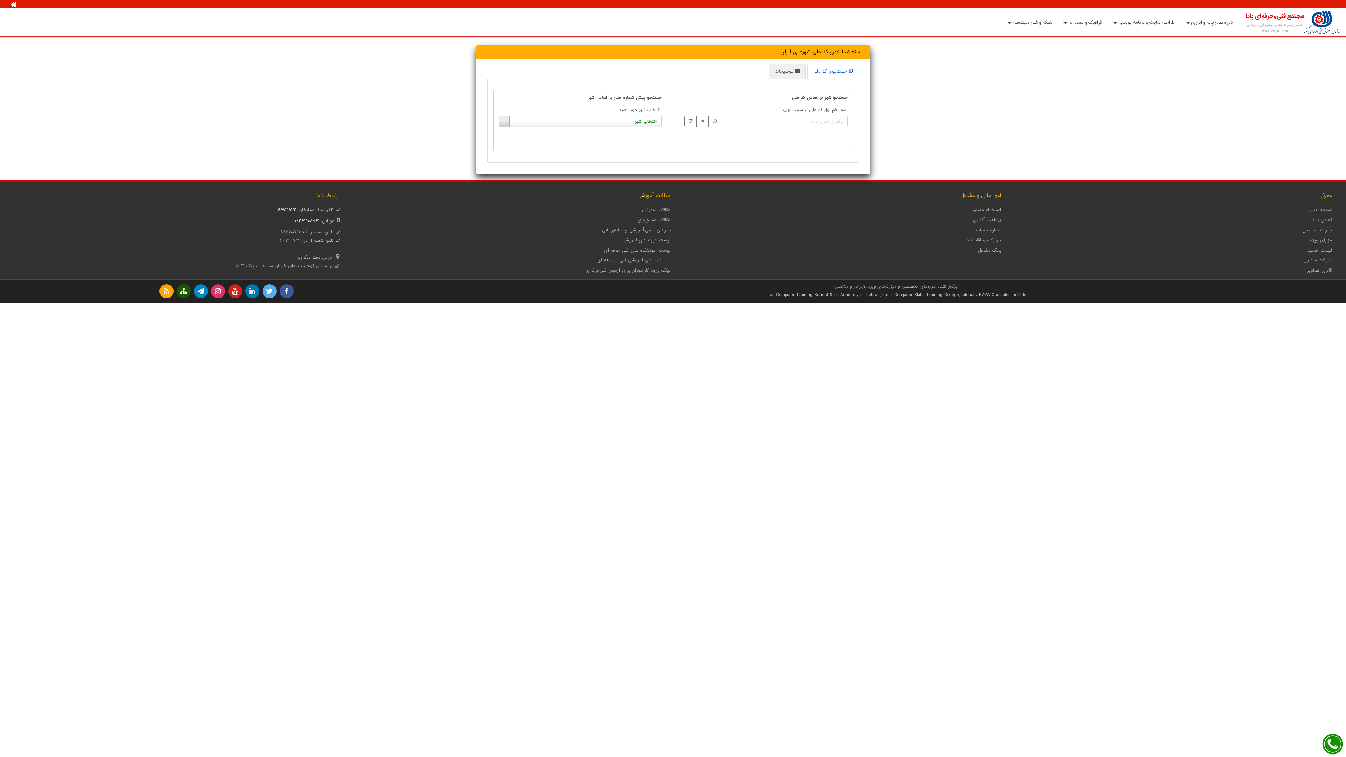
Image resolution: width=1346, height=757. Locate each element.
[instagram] (218, 291)
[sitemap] (184, 291)
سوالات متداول (1318, 260)
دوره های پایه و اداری (1212, 22)
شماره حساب (988, 230)
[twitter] (270, 291)
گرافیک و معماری (1085, 22)
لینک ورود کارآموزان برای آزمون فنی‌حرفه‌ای (628, 270)
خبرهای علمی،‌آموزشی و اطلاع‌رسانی (636, 230)
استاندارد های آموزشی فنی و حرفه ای (634, 260)
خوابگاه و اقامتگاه (984, 240)
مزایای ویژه (1321, 240)
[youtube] (235, 291)
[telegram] (201, 291)
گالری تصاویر (1319, 270)
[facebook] (287, 291)
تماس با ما (1321, 220)
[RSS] (166, 291)
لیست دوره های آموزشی (646, 240)
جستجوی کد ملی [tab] (831, 71)
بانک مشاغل (989, 250)
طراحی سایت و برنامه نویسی (1146, 22)
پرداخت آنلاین (987, 220)
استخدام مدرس (986, 209)
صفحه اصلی (1320, 209)
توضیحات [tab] (785, 71)
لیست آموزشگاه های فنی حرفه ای (637, 250)
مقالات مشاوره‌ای (654, 220)
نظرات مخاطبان (1317, 230)
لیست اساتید (1319, 250)
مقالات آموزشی (656, 209)
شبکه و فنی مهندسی (1032, 22)
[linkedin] (252, 291)
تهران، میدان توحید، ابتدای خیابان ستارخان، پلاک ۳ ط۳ (286, 265)
